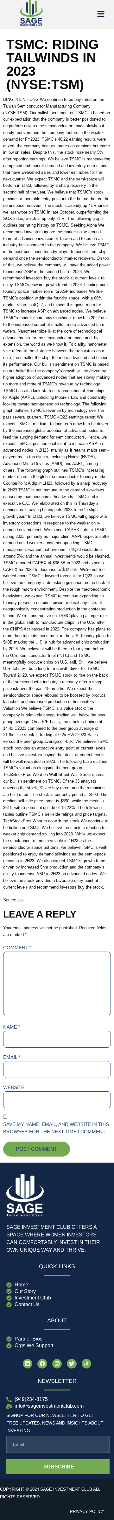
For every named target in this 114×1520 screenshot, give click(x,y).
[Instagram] (57, 1364)
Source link (13, 899)
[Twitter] (72, 1364)
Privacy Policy (87, 1511)
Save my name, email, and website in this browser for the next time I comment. (56, 1128)
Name (11, 1027)
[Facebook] (42, 1364)
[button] (100, 14)
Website (13, 1087)
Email (11, 1057)
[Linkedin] (28, 1364)
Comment (17, 947)
